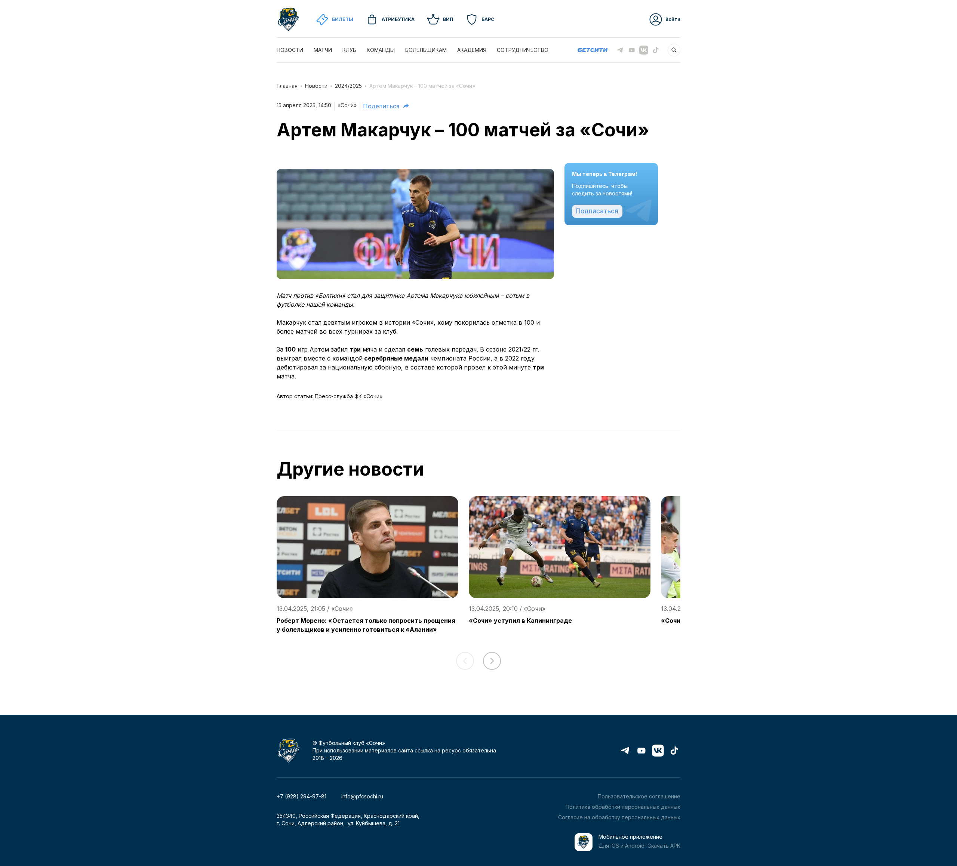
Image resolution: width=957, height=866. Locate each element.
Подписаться (597, 211)
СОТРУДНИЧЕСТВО (522, 50)
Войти (672, 19)
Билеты (342, 19)
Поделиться (381, 106)
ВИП (448, 19)
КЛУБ (349, 50)
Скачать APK (663, 845)
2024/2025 (348, 86)
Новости (316, 86)
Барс (487, 19)
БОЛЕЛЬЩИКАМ (426, 50)
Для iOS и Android (621, 845)
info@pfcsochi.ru (362, 796)
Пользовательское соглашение (639, 796)
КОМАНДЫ (381, 50)
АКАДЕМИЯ (471, 50)
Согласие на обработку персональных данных (619, 817)
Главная (287, 86)
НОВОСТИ (290, 50)
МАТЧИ (323, 50)
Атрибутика (398, 19)
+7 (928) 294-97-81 (301, 796)
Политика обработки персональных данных (623, 807)
